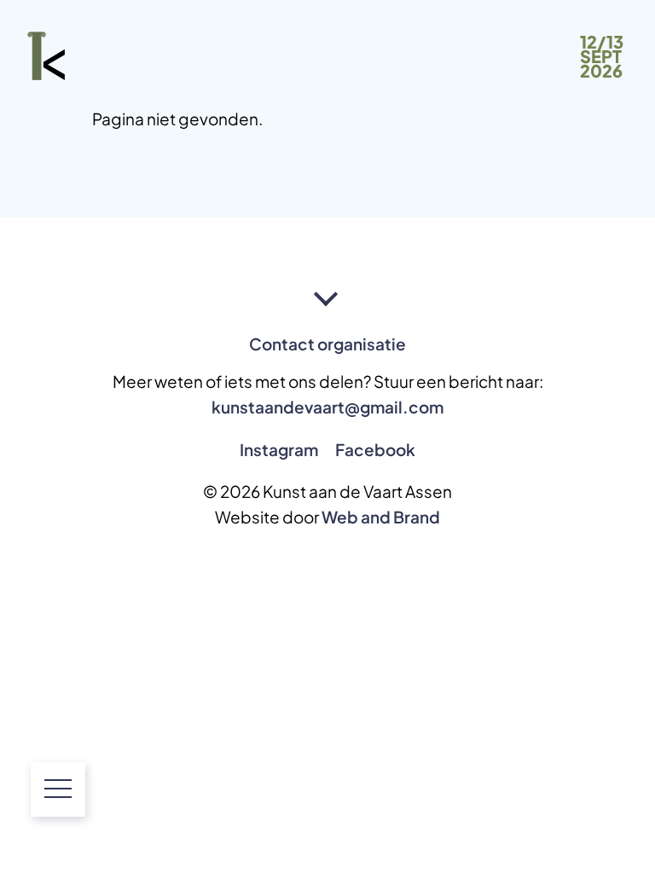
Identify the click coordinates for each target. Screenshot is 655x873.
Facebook (375, 450)
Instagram (279, 450)
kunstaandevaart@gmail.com (327, 407)
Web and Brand (381, 517)
